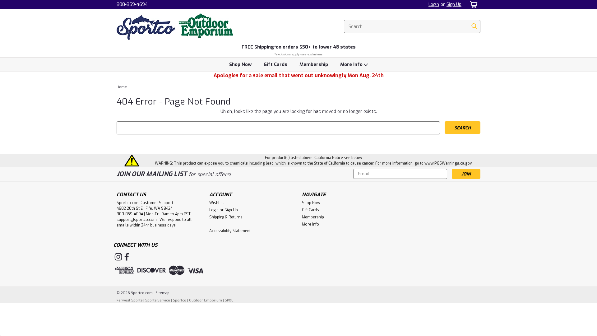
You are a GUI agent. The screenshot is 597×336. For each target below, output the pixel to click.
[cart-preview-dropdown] (472, 4)
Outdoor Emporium (205, 300)
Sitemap (162, 293)
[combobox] (412, 26)
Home (122, 87)
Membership (313, 64)
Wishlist (216, 202)
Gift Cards (275, 64)
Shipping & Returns (226, 217)
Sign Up (454, 4)
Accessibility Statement (230, 230)
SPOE (229, 300)
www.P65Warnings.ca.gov (448, 163)
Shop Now (240, 64)
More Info (352, 64)
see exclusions (311, 54)
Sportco (179, 300)
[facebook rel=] (127, 257)
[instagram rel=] (118, 257)
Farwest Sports (129, 300)
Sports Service (157, 300)
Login (433, 4)
